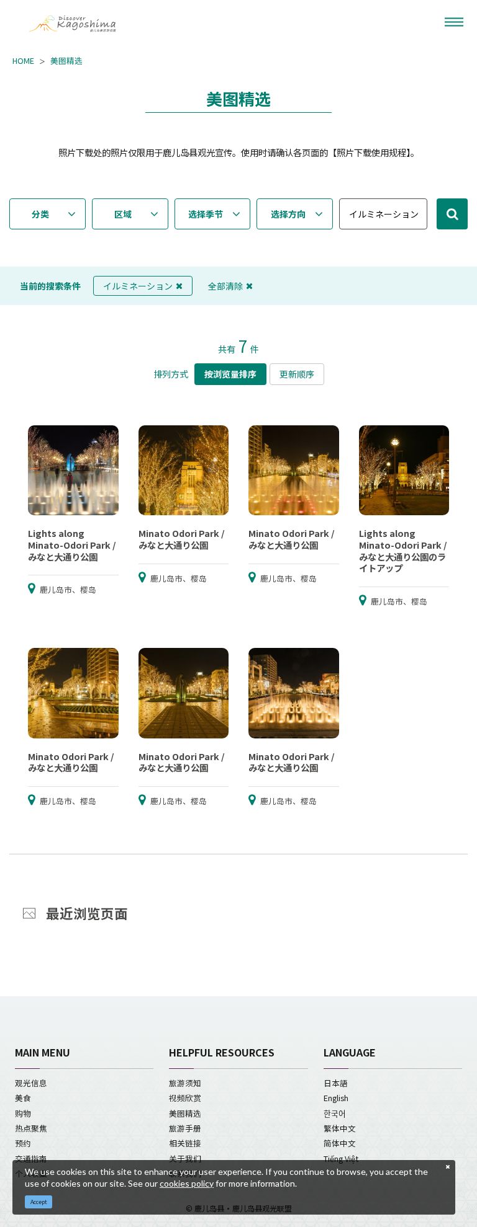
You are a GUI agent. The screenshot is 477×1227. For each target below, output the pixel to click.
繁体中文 (340, 1128)
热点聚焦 (31, 1128)
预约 (23, 1143)
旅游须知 (185, 1083)
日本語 (336, 1083)
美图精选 (66, 61)
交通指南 (31, 1158)
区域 (123, 214)
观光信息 (31, 1083)
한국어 (335, 1113)
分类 (40, 214)
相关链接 (185, 1143)
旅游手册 (185, 1128)
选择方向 (288, 214)
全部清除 (225, 286)
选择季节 (205, 214)
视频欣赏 (185, 1098)
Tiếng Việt (341, 1158)
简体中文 (340, 1143)
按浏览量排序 (230, 374)
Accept (38, 1202)
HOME (23, 61)
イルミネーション (138, 286)
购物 (23, 1113)
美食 (23, 1098)
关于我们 (185, 1158)
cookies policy (187, 1183)
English (336, 1098)
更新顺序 (296, 374)
